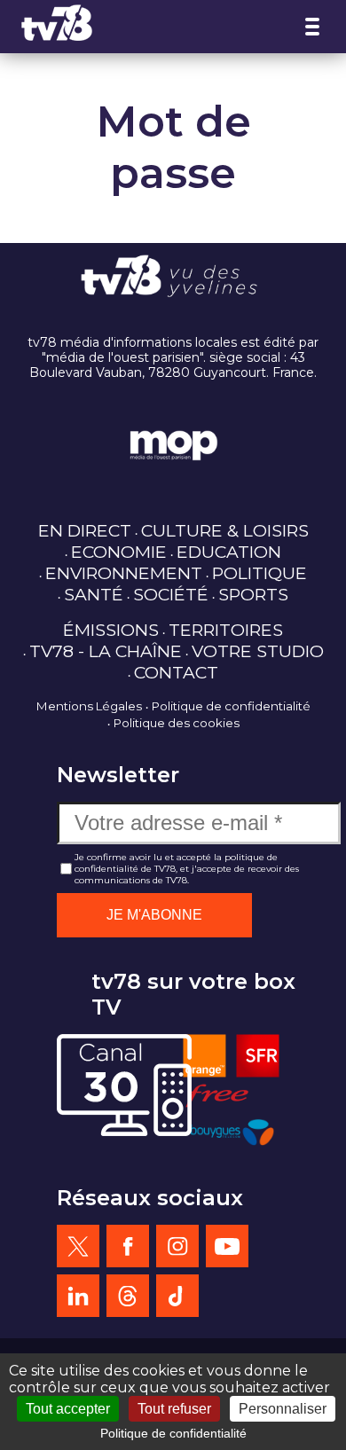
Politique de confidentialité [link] (173, 1433)
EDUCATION (229, 551)
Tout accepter (68, 1408)
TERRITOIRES (226, 629)
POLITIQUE (259, 573)
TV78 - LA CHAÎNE (105, 651)
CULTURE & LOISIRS (225, 530)
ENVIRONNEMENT (123, 573)
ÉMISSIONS (111, 629)
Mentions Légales (89, 706)
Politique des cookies (177, 723)
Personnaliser (282, 1408)
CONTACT (176, 672)
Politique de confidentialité (231, 706)
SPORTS (253, 594)
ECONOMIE (119, 551)
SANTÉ (93, 594)
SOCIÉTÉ (170, 594)
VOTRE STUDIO (258, 651)
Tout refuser (174, 1408)
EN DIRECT (84, 530)
